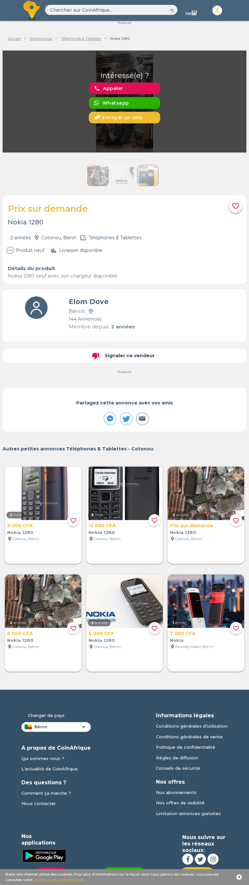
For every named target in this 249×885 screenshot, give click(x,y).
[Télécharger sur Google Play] (44, 855)
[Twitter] (200, 859)
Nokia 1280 (20, 532)
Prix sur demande (191, 525)
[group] (125, 102)
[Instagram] (213, 859)
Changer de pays (46, 715)
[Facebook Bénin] (187, 859)
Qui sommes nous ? (42, 758)
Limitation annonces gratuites (188, 813)
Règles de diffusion (177, 757)
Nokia (177, 640)
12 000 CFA (102, 525)
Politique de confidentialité (185, 747)
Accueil (14, 38)
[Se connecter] (217, 10)
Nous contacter (38, 803)
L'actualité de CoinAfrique (49, 768)
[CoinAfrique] (32, 10)
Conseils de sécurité (178, 768)
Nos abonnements (176, 792)
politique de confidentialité (58, 880)
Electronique (41, 38)
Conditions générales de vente (189, 736)
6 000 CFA (20, 633)
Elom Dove (89, 302)
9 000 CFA (20, 525)
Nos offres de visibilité (180, 802)
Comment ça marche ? (46, 793)
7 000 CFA (183, 633)
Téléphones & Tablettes (81, 38)
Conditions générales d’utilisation (192, 726)
